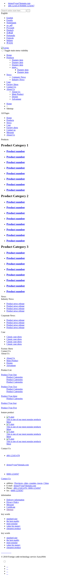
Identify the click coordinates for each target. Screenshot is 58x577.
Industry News (18, 79)
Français (10, 38)
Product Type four (9, 403)
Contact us (11, 130)
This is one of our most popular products (23, 419)
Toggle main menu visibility (16, 50)
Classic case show (14, 337)
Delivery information (15, 500)
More (8, 422)
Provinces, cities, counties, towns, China (31, 483)
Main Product (17, 94)
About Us (10, 89)
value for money (13, 526)
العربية (9, 25)
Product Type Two (9, 386)
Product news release (15, 303)
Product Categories (14, 377)
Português (10, 35)
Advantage (16, 99)
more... (15, 67)
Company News (19, 77)
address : (10, 483)
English (9, 18)
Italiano (9, 40)
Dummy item (17, 60)
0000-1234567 (12, 474)
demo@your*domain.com (19, 3)
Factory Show (12, 84)
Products (10, 57)
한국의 (9, 43)
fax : (8, 490)
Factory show (12, 127)
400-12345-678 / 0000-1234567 (27, 488)
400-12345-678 (13, 455)
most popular (12, 523)
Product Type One (9, 375)
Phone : (9, 488)
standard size (11, 519)
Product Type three (9, 396)
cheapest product (13, 528)
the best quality (12, 521)
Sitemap (9, 509)
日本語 (9, 33)
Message (10, 132)
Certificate (10, 507)
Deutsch (9, 30)
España (9, 20)
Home (9, 55)
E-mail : (9, 485)
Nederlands (11, 23)
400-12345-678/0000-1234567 (21, 6)
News (8, 75)
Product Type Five (9, 408)
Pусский (10, 28)
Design (15, 96)
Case (8, 82)
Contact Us (11, 87)
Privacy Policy (12, 502)
